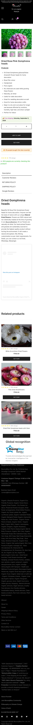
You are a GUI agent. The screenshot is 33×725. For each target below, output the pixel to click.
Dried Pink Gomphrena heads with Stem (16, 428)
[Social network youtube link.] (12, 716)
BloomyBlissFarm (11, 222)
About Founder (6, 696)
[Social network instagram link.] (7, 716)
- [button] (6, 126)
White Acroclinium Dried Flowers (16, 351)
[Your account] (12, 19)
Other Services (6, 620)
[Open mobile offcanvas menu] (2, 8)
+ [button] (26, 126)
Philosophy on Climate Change (11, 704)
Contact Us (5, 623)
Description (6, 173)
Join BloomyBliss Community (11, 700)
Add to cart (16, 135)
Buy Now (16, 142)
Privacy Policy (6, 614)
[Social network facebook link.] (2, 716)
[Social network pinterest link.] (21, 716)
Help (8, 671)
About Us (4, 604)
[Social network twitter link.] (26, 716)
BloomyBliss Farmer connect (10, 627)
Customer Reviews (9, 178)
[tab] (16, 173)
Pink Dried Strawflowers (16, 390)
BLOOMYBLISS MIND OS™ (10, 712)
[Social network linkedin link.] (17, 716)
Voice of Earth (6, 708)
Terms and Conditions (8, 617)
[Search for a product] (2, 19)
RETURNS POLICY (9, 182)
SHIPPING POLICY (9, 187)
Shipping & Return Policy (9, 610)
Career (3, 607)
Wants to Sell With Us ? (9, 630)
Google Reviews (8, 191)
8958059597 (16, 668)
